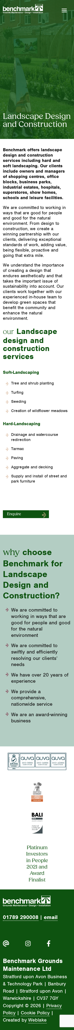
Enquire (14, 514)
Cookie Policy (35, 1013)
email (51, 917)
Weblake (37, 1020)
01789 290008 (20, 917)
